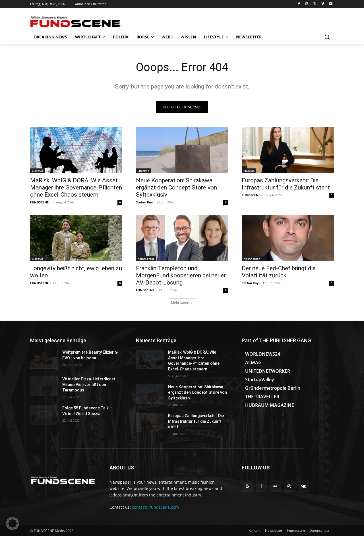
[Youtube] (330, 4)
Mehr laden (180, 302)
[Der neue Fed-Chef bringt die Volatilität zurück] (288, 238)
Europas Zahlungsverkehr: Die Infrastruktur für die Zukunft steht (286, 184)
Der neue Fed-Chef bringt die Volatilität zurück (279, 272)
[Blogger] (247, 486)
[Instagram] (307, 4)
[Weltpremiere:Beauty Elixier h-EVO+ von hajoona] (44, 359)
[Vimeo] (322, 4)
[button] (327, 37)
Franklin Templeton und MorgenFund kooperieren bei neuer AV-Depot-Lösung (181, 275)
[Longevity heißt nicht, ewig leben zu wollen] (76, 238)
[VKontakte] (303, 486)
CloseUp (37, 171)
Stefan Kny (144, 202)
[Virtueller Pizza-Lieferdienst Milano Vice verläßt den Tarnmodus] (44, 386)
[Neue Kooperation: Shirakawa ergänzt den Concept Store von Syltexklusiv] (182, 150)
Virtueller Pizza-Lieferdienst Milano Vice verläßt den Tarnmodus (88, 384)
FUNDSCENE (39, 202)
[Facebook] (299, 4)
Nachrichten (251, 259)
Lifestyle (143, 171)
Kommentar (146, 259)
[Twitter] (315, 4)
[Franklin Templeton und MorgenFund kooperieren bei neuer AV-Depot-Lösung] (182, 238)
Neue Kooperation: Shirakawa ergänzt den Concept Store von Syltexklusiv (176, 187)
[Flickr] (275, 486)
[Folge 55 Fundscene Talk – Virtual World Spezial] (44, 415)
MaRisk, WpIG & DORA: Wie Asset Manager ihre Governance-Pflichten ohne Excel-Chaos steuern (76, 187)
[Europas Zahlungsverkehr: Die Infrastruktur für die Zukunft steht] (288, 150)
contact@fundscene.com (155, 507)
